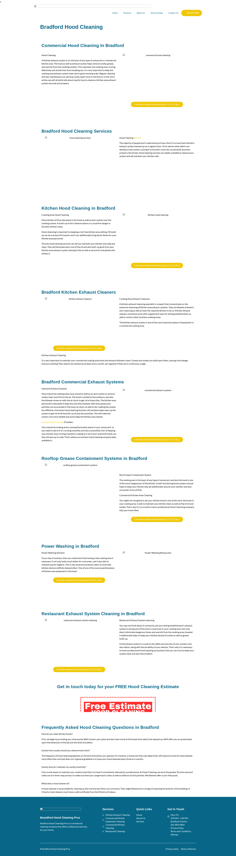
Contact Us (173, 13)
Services (127, 13)
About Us (141, 13)
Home (115, 13)
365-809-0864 (193, 13)
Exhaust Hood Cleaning (53, 422)
